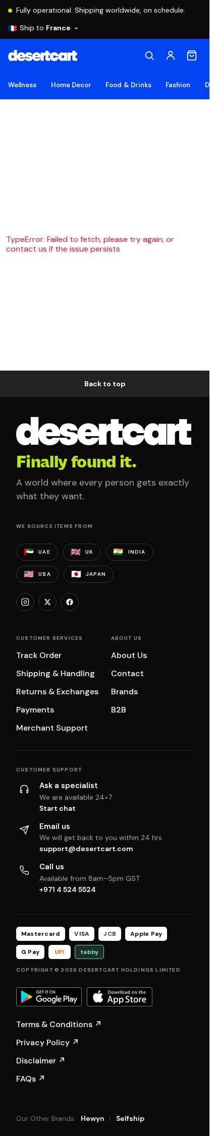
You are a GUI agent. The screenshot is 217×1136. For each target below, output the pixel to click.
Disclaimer (41, 1060)
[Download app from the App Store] (119, 996)
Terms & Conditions (59, 1024)
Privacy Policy (47, 1042)
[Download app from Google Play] (49, 996)
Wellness (22, 85)
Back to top (105, 383)
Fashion (178, 85)
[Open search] (149, 55)
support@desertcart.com (86, 848)
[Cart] (191, 55)
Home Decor (71, 85)
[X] (47, 602)
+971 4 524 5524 (67, 889)
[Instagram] (25, 602)
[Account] (170, 55)
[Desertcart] (42, 55)
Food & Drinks (128, 85)
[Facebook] (70, 602)
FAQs (30, 1078)
